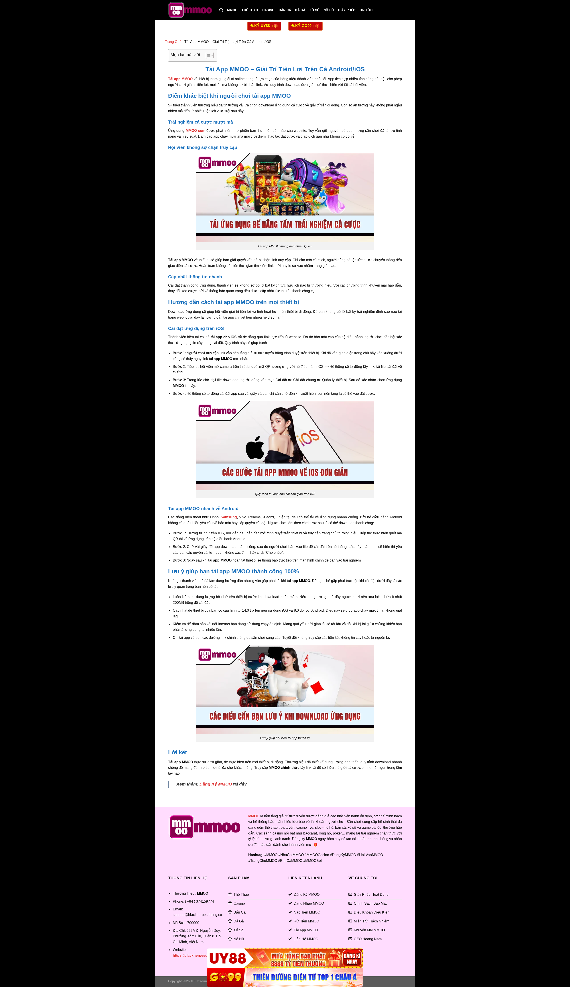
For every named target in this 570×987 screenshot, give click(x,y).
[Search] (221, 10)
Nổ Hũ (329, 10)
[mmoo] (190, 10)
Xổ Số (314, 10)
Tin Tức (366, 10)
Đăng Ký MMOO (216, 784)
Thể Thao (250, 10)
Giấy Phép (346, 10)
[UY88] (285, 958)
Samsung (229, 517)
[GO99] (285, 977)
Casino (268, 10)
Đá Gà (300, 10)
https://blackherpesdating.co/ (197, 955)
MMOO (232, 10)
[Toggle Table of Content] (207, 55)
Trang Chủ (173, 42)
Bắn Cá (285, 10)
